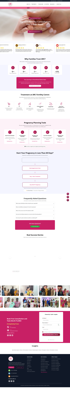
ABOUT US (28, 4)
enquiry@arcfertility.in (14, 376)
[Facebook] (8, 335)
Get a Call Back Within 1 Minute (51, 334)
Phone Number (45, 322)
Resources (52, 4)
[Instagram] (12, 335)
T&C (59, 331)
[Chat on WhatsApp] (9, 370)
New (28, 7)
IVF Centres (46, 4)
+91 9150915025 (14, 373)
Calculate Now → (10, 141)
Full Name (44, 318)
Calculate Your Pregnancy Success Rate (36, 7)
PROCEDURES (40, 4)
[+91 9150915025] (9, 373)
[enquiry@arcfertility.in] (9, 376)
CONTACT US (58, 4)
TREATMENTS (33, 4)
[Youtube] (10, 335)
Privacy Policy (55, 331)
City (43, 327)
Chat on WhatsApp (14, 370)
